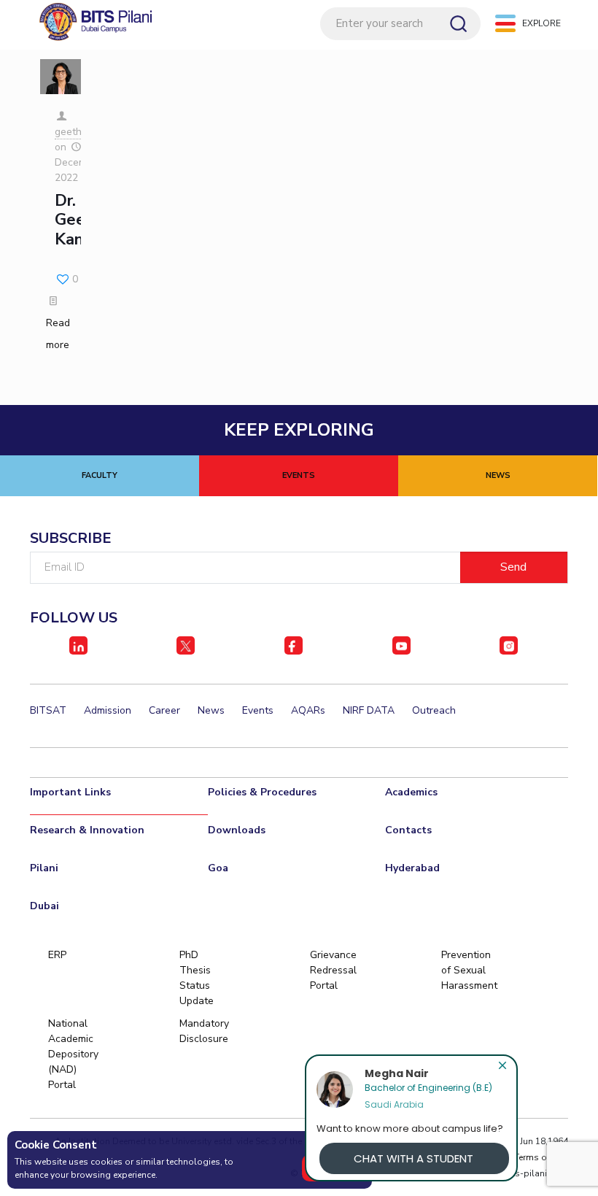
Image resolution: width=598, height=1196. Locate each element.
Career (164, 710)
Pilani (44, 868)
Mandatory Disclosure (203, 1031)
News (211, 710)
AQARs (308, 710)
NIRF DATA (369, 710)
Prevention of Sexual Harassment (465, 970)
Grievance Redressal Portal (333, 970)
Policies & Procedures (262, 792)
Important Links (70, 792)
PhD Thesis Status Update (196, 978)
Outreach (434, 710)
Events (257, 710)
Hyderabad (412, 868)
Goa (218, 868)
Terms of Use (541, 1157)
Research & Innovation (87, 830)
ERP (57, 955)
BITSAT (48, 710)
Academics (411, 792)
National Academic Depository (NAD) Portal (72, 1054)
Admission (107, 710)
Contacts (408, 830)
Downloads (236, 830)
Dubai (44, 906)
